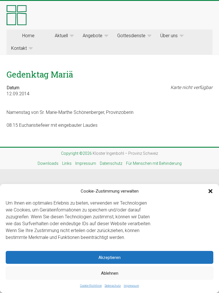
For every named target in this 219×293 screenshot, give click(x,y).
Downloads (48, 163)
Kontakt (19, 48)
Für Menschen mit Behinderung (154, 163)
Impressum (131, 285)
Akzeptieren (109, 257)
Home (28, 35)
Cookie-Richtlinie (91, 285)
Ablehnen (109, 273)
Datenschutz (113, 285)
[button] (210, 191)
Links (67, 163)
